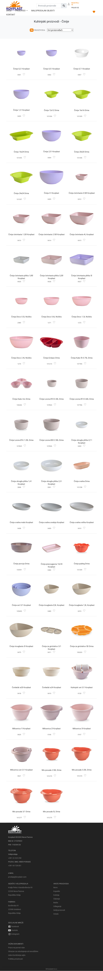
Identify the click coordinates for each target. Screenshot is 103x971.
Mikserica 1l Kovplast (21, 728)
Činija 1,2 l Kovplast (21, 110)
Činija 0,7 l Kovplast (81, 69)
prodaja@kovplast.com (17, 877)
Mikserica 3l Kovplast (82, 728)
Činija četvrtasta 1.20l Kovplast (21, 234)
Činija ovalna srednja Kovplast (51, 522)
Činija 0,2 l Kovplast (21, 69)
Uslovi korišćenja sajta (16, 955)
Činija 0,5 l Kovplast (51, 69)
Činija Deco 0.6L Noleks (51, 317)
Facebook (15, 926)
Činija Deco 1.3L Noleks (82, 317)
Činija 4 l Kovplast (51, 193)
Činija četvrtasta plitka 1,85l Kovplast (21, 277)
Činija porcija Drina (21, 564)
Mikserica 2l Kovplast (51, 728)
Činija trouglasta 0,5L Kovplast (51, 605)
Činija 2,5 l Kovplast (51, 151)
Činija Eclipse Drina (51, 358)
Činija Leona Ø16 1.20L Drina (21, 440)
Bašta (55, 903)
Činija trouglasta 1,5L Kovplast (81, 605)
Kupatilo (56, 891)
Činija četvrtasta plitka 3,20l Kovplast (51, 277)
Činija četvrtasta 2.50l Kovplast (52, 234)
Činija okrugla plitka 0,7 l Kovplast (81, 441)
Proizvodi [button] (20, 10)
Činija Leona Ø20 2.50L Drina (51, 440)
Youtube (14, 930)
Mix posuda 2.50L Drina (51, 770)
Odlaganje (57, 906)
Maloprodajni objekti (43, 10)
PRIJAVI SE (75, 8)
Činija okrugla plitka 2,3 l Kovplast (51, 482)
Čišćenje (56, 899)
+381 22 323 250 (14, 858)
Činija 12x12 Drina (51, 110)
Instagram (15, 934)
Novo (55, 887)
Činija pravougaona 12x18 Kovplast (51, 565)
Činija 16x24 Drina (21, 152)
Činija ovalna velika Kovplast (82, 522)
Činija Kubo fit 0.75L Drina (81, 358)
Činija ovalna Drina (82, 481)
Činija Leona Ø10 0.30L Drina (51, 399)
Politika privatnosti (15, 959)
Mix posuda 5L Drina (51, 811)
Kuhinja (56, 895)
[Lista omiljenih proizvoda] (93, 12)
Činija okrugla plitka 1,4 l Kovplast (21, 482)
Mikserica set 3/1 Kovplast (21, 770)
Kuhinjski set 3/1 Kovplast (82, 687)
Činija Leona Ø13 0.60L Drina (82, 399)
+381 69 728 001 (14, 866)
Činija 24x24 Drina (21, 193)
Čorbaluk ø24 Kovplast (51, 687)
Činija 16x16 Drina (81, 110)
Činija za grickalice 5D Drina (81, 646)
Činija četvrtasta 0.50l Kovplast (82, 193)
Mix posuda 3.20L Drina (81, 770)
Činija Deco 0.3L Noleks (21, 317)
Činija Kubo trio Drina (21, 399)
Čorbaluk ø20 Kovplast (21, 687)
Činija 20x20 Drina (81, 152)
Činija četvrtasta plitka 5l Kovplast (81, 277)
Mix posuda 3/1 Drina (21, 811)
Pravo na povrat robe (16, 948)
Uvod (9, 10)
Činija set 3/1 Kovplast (21, 605)
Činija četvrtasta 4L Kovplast (82, 234)
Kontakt (10, 14)
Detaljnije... (21, 54)
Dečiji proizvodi (59, 910)
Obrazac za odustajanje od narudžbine (23, 951)
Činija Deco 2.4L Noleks (21, 358)
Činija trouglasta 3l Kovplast (21, 646)
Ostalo (56, 914)
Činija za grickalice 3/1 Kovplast (51, 647)
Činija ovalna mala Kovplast (21, 522)
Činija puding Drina (82, 564)
